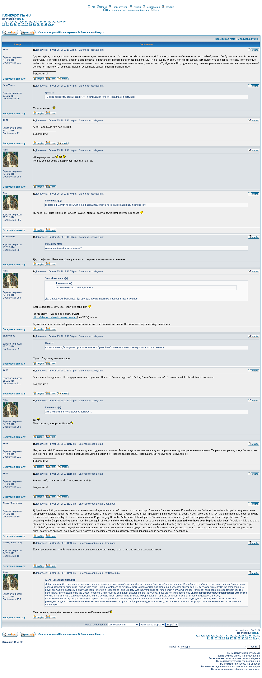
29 (34, 24)
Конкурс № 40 (16, 15)
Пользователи (120, 7)
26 (22, 24)
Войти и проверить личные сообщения (127, 10)
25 (19, 24)
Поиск (103, 7)
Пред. (20, 19)
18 (56, 21)
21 (3, 24)
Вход (156, 10)
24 (15, 24)
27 (26, 24)
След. (51, 24)
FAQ (93, 7)
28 (30, 24)
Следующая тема (248, 39)
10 (26, 21)
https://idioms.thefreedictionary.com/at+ (55, 317)
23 (11, 24)
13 (37, 21)
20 (64, 21)
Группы (137, 7)
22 (7, 24)
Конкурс (99, 32)
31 (42, 24)
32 (45, 24)
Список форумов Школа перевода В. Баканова (65, 32)
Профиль (170, 7)
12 (33, 21)
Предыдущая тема (224, 39)
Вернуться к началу (14, 79)
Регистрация (153, 7)
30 (38, 24)
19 (60, 21)
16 (49, 21)
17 (52, 21)
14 (41, 21)
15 (45, 21)
